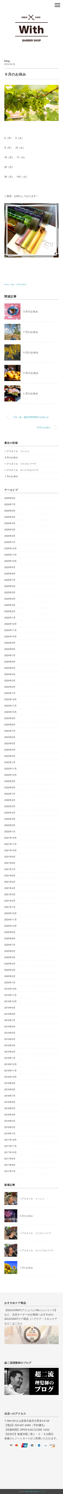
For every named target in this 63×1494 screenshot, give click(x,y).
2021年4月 (9, 888)
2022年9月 (9, 781)
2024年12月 (10, 623)
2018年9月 (9, 1083)
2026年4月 (9, 523)
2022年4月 (9, 812)
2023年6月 (9, 737)
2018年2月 (9, 1127)
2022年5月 (9, 806)
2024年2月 (9, 686)
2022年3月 (9, 818)
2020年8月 (9, 938)
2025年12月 (10, 548)
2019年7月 (9, 1020)
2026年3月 (9, 529)
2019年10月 (10, 1001)
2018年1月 (9, 1133)
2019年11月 (10, 995)
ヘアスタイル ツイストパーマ (20, 463)
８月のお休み (11, 457)
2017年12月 (10, 1139)
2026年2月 (9, 535)
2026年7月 (9, 504)
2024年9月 (9, 642)
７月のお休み (30, 332)
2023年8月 (9, 724)
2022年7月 (9, 793)
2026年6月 (9, 510)
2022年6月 (9, 800)
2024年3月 (9, 680)
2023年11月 (10, 705)
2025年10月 (10, 560)
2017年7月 (9, 1171)
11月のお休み (30, 352)
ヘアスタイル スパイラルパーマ (21, 469)
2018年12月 (10, 1064)
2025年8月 (9, 573)
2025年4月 (9, 598)
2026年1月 (9, 542)
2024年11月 (10, 630)
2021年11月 (10, 844)
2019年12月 (10, 988)
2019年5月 (9, 1032)
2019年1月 (9, 1057)
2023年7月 (9, 730)
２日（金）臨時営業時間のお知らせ (31, 417)
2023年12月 (10, 699)
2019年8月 (9, 1013)
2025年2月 (9, 611)
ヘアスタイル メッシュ (16, 451)
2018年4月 (9, 1114)
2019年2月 (9, 1051)
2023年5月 (9, 743)
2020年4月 (9, 963)
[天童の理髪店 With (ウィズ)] (31, 13)
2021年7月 (9, 869)
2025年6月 (9, 586)
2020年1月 (9, 982)
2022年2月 (9, 825)
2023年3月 (9, 755)
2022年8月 (9, 787)
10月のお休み (43, 427)
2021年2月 (9, 900)
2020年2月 (9, 976)
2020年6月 (9, 951)
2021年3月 (9, 894)
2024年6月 (9, 661)
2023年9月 (9, 718)
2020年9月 (9, 932)
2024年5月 (9, 667)
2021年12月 (10, 837)
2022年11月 (10, 768)
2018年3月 (9, 1120)
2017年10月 (10, 1152)
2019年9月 (9, 1007)
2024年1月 (9, 693)
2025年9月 (9, 567)
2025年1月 (9, 617)
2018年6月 (9, 1101)
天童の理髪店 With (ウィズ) (34, 1491)
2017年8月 (9, 1164)
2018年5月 (9, 1108)
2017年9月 (9, 1158)
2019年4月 (9, 1039)
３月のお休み (30, 311)
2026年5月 (9, 516)
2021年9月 (9, 856)
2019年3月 (9, 1045)
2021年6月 (9, 875)
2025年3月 (9, 605)
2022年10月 (10, 774)
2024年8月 (9, 649)
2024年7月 (9, 655)
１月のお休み (30, 393)
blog (7, 60)
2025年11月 (10, 554)
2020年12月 (10, 913)
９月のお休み (21, 284)
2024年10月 (10, 636)
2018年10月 (10, 1076)
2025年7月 (9, 579)
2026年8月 (9, 498)
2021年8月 (9, 862)
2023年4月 (9, 749)
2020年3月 (9, 969)
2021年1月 (9, 906)
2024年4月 (9, 674)
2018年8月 (9, 1089)
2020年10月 (10, 925)
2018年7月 (9, 1095)
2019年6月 (9, 1026)
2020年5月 (9, 957)
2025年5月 (9, 592)
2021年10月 (10, 850)
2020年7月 (9, 944)
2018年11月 (10, 1070)
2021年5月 (9, 881)
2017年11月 (10, 1146)
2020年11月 (10, 919)
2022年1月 (9, 831)
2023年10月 (10, 711)
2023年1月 (9, 762)
